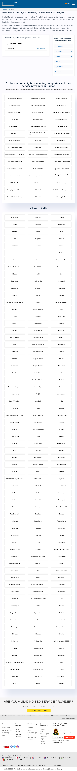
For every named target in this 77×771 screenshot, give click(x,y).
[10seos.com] (8, 4)
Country (29, 740)
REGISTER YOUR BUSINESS (38, 710)
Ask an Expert (44, 733)
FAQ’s (42, 739)
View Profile (10, 49)
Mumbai (58, 72)
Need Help (5, 732)
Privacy (45, 769)
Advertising (43, 736)
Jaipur (57, 61)
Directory (30, 727)
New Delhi (58, 51)
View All (19, 760)
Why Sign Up (31, 737)
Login (29, 730)
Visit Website (41, 49)
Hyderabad (59, 66)
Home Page (6, 727)
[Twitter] (14, 746)
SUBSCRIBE (69, 737)
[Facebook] (11, 746)
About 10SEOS (7, 730)
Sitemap (59, 769)
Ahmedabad (59, 46)
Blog (3, 735)
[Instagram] (17, 746)
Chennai (58, 56)
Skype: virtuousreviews (68, 718)
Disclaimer (52, 769)
